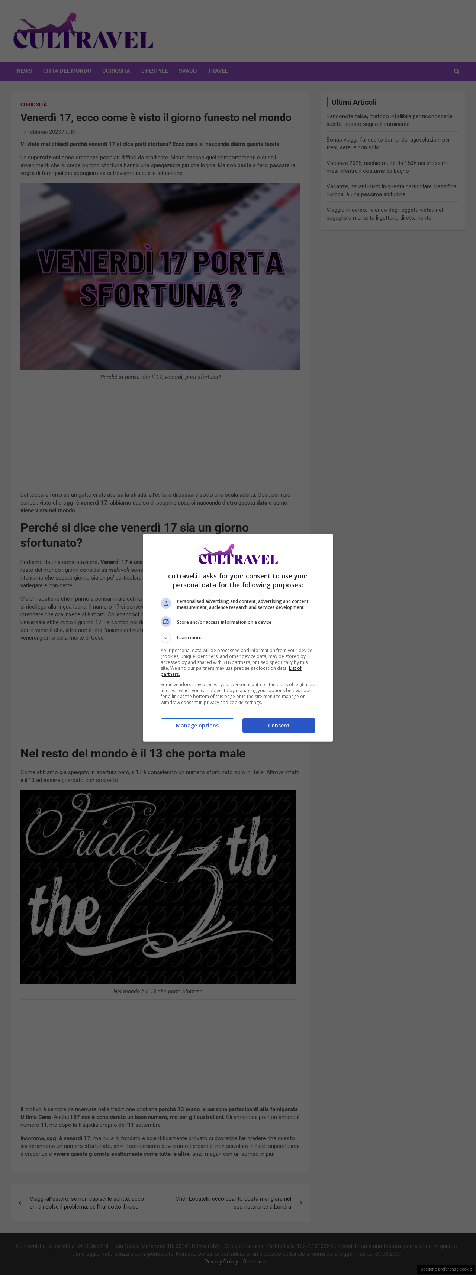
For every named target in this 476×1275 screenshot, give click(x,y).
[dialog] (238, 638)
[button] (238, 638)
